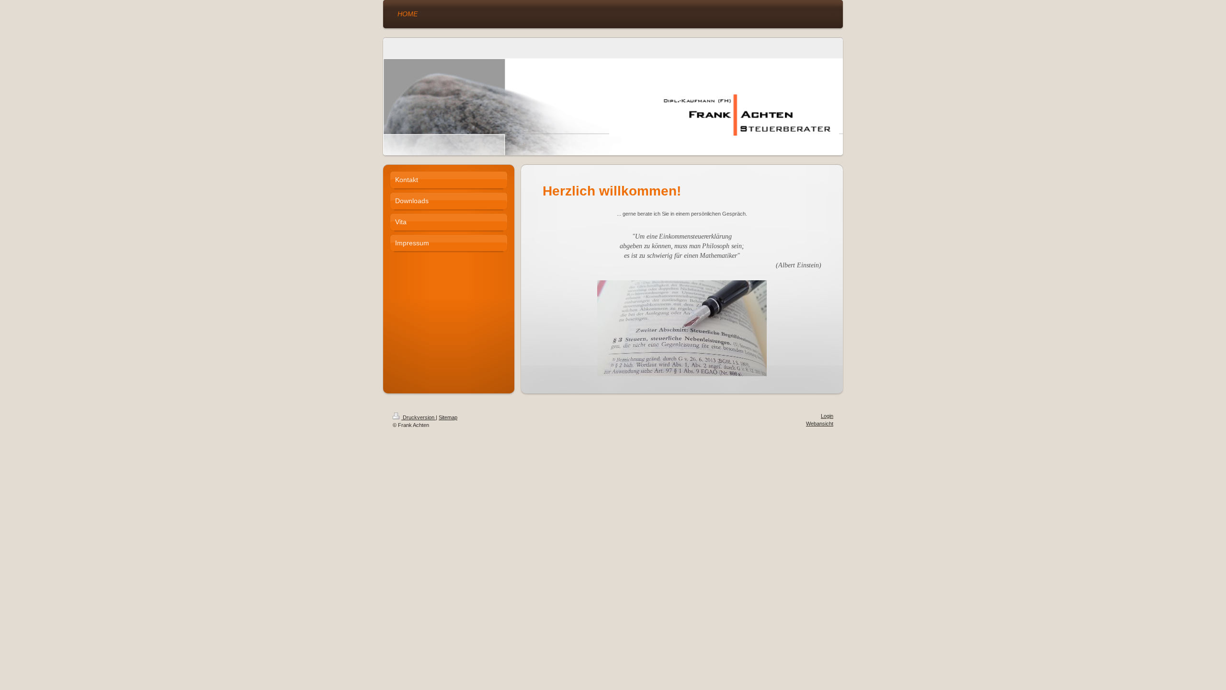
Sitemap (448, 417)
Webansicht (819, 423)
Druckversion (418, 417)
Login (827, 416)
